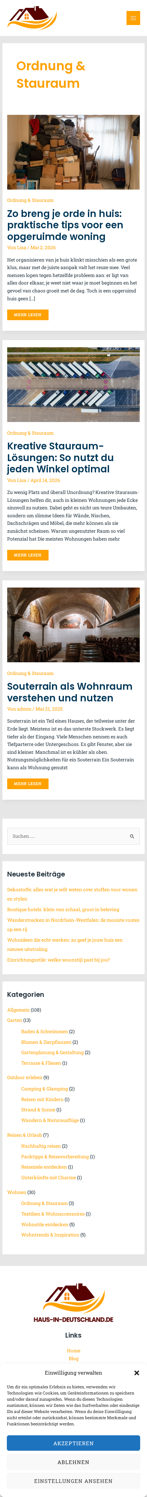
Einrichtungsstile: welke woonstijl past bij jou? (58, 960)
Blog (74, 1358)
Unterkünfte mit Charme (48, 1177)
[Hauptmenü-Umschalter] (133, 18)
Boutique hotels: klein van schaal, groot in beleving (63, 909)
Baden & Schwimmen (44, 1031)
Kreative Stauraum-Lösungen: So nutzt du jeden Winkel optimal (60, 457)
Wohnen (16, 1192)
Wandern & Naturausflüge (50, 1120)
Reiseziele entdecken (44, 1167)
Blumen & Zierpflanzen (46, 1042)
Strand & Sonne (38, 1110)
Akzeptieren (73, 1443)
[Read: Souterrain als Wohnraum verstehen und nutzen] (73, 624)
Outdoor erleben (24, 1077)
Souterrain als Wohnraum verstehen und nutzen (70, 692)
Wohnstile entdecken (44, 1224)
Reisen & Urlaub (24, 1135)
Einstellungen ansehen (73, 1480)
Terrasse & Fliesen (41, 1063)
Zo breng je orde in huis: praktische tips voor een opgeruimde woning (65, 225)
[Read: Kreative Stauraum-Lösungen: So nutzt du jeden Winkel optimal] (73, 384)
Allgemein (18, 1010)
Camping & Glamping (44, 1089)
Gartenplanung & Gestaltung (52, 1052)
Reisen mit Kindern (42, 1099)
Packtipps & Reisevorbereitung (55, 1157)
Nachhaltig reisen (41, 1146)
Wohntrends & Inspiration (50, 1235)
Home (73, 1351)
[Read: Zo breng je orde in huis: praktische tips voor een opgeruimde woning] (73, 151)
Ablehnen (73, 1462)
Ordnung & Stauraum (30, 200)
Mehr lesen (28, 313)
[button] (136, 1372)
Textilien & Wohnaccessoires (53, 1214)
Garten (14, 1020)
